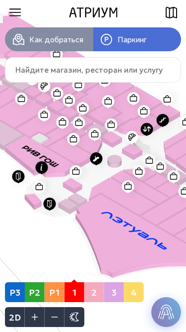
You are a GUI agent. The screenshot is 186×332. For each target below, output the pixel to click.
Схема (171, 12)
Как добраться (56, 39)
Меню (15, 12)
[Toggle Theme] (74, 317)
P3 (14, 292)
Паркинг (132, 39)
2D (15, 317)
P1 (54, 292)
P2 (34, 292)
